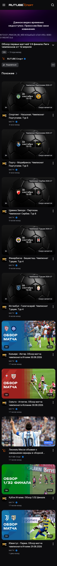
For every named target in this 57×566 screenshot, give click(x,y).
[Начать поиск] (52, 5)
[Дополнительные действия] (53, 65)
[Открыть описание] (53, 45)
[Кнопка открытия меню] (4, 5)
